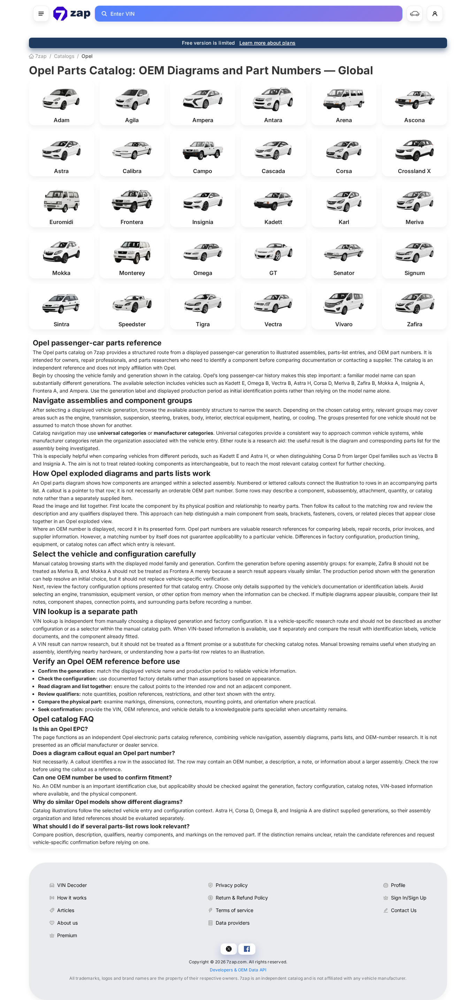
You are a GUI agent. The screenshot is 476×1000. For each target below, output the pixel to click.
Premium (67, 935)
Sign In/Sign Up (409, 898)
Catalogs (64, 56)
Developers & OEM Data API (238, 969)
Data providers (232, 923)
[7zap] (72, 14)
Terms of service (234, 910)
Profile (398, 885)
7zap (40, 56)
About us (67, 923)
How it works (71, 898)
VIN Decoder (72, 885)
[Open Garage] (415, 14)
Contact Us (403, 910)
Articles (65, 910)
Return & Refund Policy (242, 898)
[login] (435, 14)
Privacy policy (232, 885)
